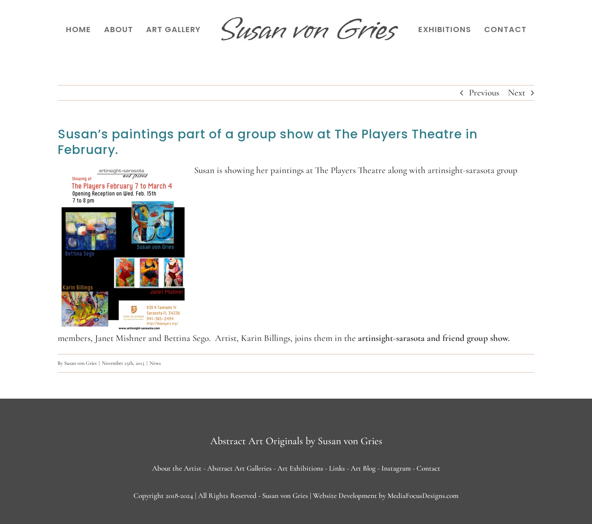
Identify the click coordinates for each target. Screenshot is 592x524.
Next (516, 92)
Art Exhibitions (300, 468)
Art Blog (363, 468)
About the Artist (177, 468)
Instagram (396, 468)
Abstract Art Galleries (239, 468)
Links (337, 468)
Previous (484, 92)
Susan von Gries (80, 363)
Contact (428, 468)
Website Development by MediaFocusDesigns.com (386, 495)
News (155, 363)
